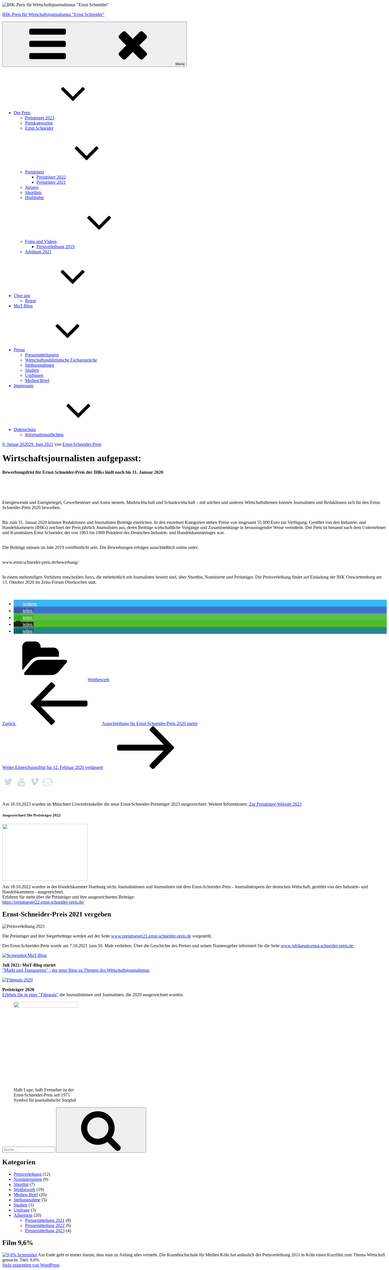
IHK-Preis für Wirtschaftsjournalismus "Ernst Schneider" (53, 14)
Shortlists (33, 192)
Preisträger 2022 (51, 177)
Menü (180, 64)
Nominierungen (28, 1179)
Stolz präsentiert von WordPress (31, 1265)
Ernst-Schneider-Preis (81, 444)
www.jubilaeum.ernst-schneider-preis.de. (317, 945)
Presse (19, 349)
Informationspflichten (44, 434)
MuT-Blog (23, 305)
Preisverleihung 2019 (55, 246)
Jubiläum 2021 (38, 251)
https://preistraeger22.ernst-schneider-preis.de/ (43, 902)
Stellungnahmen (39, 365)
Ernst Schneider (39, 128)
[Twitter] (8, 782)
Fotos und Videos (41, 241)
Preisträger (34, 172)
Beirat (30, 300)
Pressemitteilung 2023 (45, 1230)
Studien (32, 370)
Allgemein (23, 1215)
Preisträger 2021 (51, 182)
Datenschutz (25, 429)
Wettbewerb (98, 679)
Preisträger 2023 (39, 117)
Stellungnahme (27, 1199)
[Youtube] (21, 782)
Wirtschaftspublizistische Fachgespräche (61, 360)
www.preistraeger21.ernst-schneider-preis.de (151, 936)
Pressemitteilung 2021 (45, 1220)
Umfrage (22, 1210)
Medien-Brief (37, 380)
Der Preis (22, 112)
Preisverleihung (28, 1174)
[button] (26, 603)
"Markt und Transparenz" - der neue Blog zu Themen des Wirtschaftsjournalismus (76, 970)
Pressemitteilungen (42, 354)
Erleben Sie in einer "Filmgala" (30, 994)
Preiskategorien (39, 123)
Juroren (31, 187)
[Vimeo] (34, 782)
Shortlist (21, 1184)
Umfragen (34, 375)
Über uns (22, 295)
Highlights (34, 197)
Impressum (23, 385)
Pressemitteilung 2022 (45, 1225)
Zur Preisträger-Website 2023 (275, 804)
